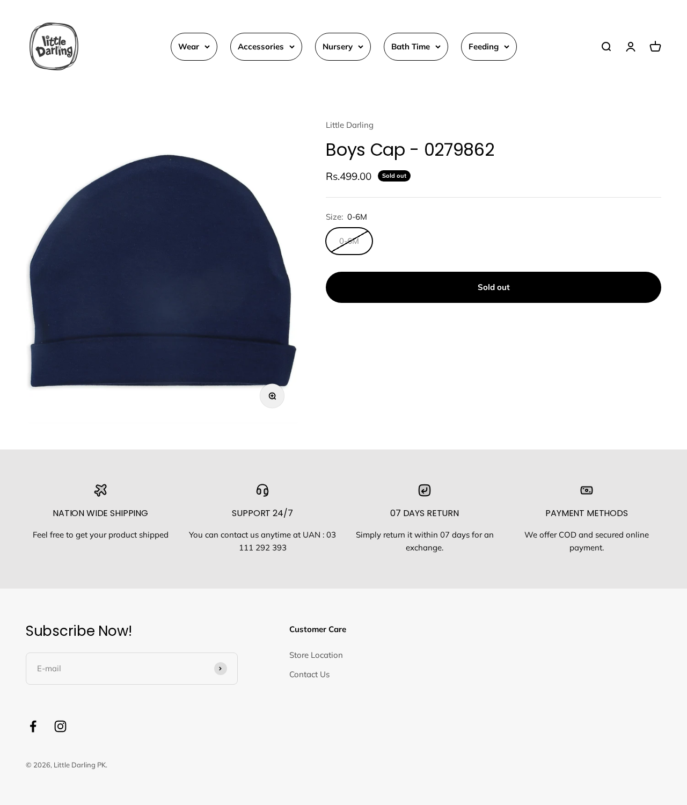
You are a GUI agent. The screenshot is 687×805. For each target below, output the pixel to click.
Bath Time (410, 46)
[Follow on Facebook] (33, 726)
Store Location (316, 655)
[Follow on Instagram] (60, 726)
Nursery (338, 46)
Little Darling (350, 125)
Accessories (261, 46)
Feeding (484, 46)
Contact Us (309, 674)
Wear (188, 46)
